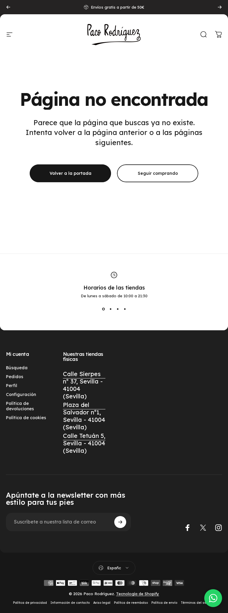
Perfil (11, 385)
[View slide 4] (124, 308)
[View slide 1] (103, 308)
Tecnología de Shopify (137, 593)
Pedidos (14, 376)
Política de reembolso (131, 603)
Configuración (21, 394)
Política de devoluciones (20, 406)
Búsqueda (17, 367)
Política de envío (164, 603)
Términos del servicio (198, 603)
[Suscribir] (120, 522)
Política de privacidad (30, 603)
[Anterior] (8, 7)
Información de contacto (70, 603)
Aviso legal (101, 603)
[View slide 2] (110, 308)
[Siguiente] (219, 7)
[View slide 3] (117, 308)
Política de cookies (26, 417)
